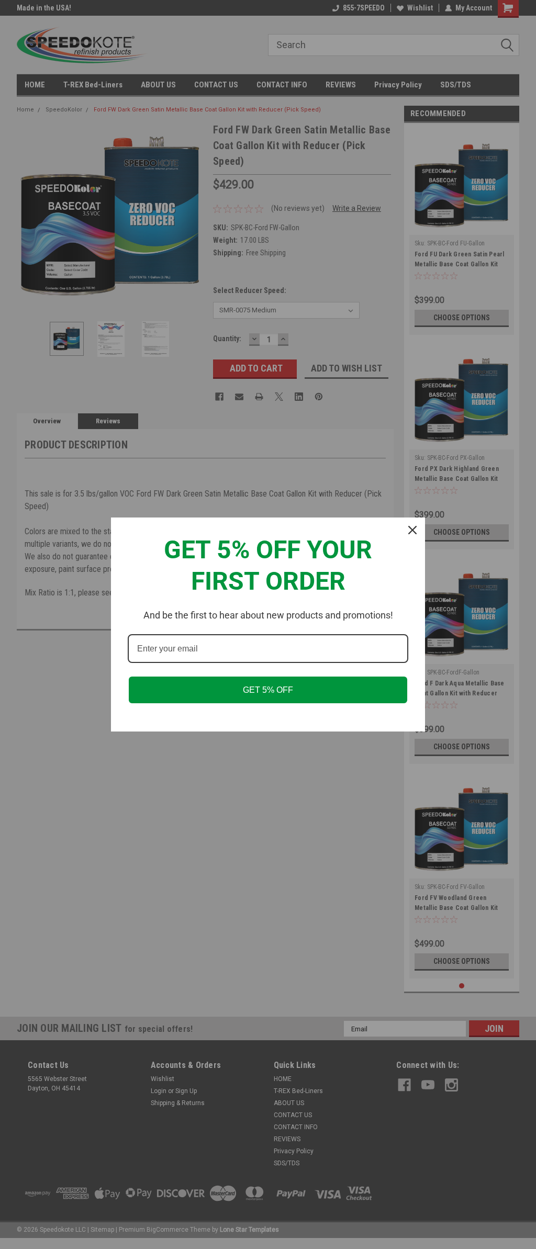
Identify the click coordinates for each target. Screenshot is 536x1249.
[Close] (412, 530)
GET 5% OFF (268, 689)
